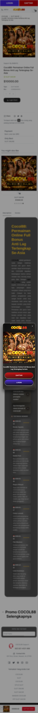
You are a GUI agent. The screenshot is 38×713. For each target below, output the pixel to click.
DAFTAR (19, 375)
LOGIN (19, 382)
